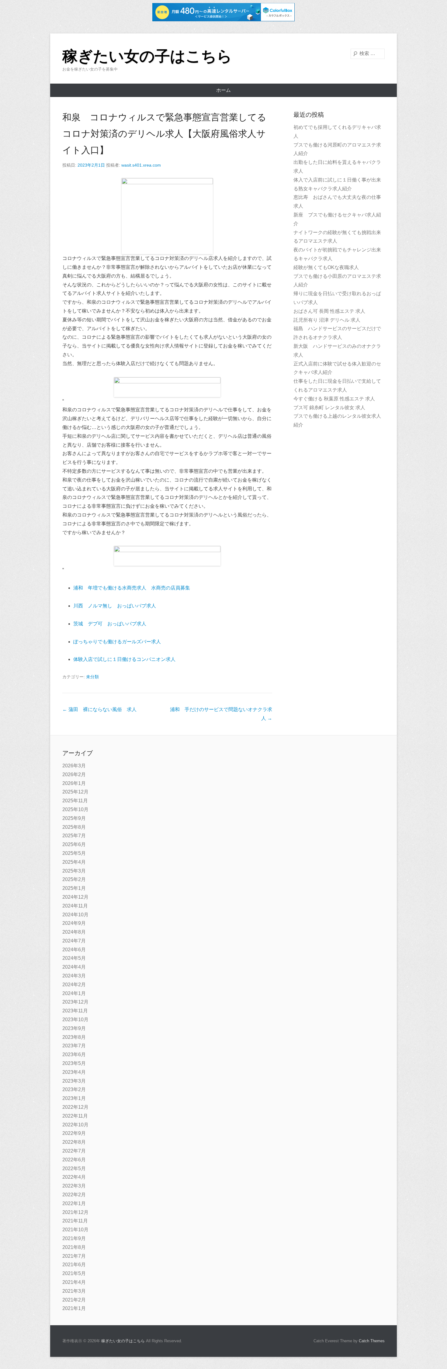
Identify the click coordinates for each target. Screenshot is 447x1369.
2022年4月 (74, 1177)
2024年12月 (75, 897)
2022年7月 (74, 1150)
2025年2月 (74, 879)
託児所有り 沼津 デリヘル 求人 (326, 320)
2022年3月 (74, 1185)
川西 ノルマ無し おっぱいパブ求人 (114, 605)
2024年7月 (74, 940)
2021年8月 (74, 1247)
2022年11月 (75, 1115)
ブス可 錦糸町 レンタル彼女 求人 (329, 407)
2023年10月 (75, 1019)
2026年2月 (74, 774)
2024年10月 (75, 914)
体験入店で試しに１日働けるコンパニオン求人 (124, 659)
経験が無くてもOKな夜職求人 (326, 267)
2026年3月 (74, 765)
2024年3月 (74, 975)
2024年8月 (74, 932)
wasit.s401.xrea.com (141, 165)
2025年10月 (75, 809)
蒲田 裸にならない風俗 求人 (99, 709)
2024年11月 (75, 905)
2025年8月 (74, 827)
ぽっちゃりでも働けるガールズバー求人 (117, 641)
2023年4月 (74, 1072)
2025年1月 (74, 888)
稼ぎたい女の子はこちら (147, 56)
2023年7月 (74, 1045)
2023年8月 (74, 1037)
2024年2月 (74, 984)
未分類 (92, 676)
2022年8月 (74, 1142)
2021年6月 (74, 1264)
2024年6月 (74, 949)
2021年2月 (74, 1299)
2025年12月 (75, 791)
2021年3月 (74, 1291)
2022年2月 (74, 1194)
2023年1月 (74, 1098)
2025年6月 (74, 844)
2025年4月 (74, 862)
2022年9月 (74, 1133)
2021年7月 (74, 1256)
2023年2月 (74, 1089)
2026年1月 (74, 783)
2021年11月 (75, 1220)
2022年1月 (74, 1203)
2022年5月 (74, 1168)
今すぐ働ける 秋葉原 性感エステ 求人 (334, 398)
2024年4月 (74, 967)
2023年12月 (75, 1001)
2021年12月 (75, 1212)
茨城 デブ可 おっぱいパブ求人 (109, 623)
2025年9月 (74, 818)
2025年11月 (75, 800)
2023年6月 (74, 1054)
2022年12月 (75, 1107)
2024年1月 (74, 993)
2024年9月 (74, 923)
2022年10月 (75, 1124)
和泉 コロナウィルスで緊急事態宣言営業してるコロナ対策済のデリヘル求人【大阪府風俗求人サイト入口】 (164, 133)
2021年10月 (75, 1229)
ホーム (223, 90)
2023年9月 (74, 1028)
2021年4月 (74, 1282)
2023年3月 (74, 1081)
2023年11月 (75, 1010)
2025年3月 (74, 870)
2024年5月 (74, 958)
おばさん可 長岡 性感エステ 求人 (329, 311)
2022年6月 (74, 1159)
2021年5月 (74, 1273)
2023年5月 (74, 1063)
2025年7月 (74, 835)
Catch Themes (372, 1341)
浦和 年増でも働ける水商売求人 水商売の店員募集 (131, 587)
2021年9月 (74, 1238)
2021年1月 (74, 1308)
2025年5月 (74, 853)
